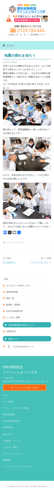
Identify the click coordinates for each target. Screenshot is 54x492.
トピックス (12, 242)
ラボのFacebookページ (23, 346)
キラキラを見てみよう (40, 262)
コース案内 (8, 401)
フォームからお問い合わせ (26, 387)
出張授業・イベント (12, 441)
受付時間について (37, 35)
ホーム (6, 395)
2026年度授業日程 (14, 311)
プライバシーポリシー (13, 453)
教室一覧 (10, 298)
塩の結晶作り (9, 262)
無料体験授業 (12, 292)
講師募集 (7, 460)
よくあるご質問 (13, 317)
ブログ (21, 242)
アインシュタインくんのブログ (17, 466)
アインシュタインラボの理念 (16, 408)
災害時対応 (11, 331)
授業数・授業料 (13, 305)
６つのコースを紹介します (18, 285)
